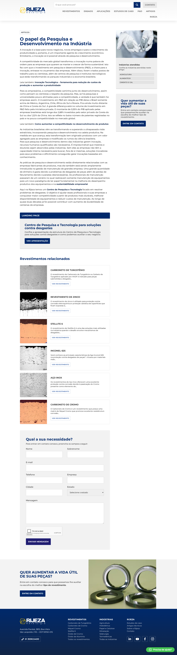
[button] (30, 639)
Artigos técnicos (134, 626)
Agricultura (104, 623)
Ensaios (88, 11)
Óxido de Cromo (75, 634)
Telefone (30, 475)
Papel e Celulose (107, 628)
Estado (70, 487)
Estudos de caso (124, 11)
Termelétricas (105, 636)
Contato (130, 631)
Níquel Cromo (74, 628)
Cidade (29, 487)
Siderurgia (104, 634)
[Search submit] (137, 5)
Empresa (71, 475)
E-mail (29, 462)
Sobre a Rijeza (133, 628)
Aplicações (103, 11)
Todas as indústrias (108, 639)
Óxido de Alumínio (76, 636)
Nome (29, 449)
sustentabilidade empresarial (72, 184)
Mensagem (32, 500)
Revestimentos (71, 11)
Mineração (104, 631)
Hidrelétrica (104, 626)
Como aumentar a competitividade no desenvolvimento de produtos (71, 124)
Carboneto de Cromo (77, 626)
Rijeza (153, 17)
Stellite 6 (72, 631)
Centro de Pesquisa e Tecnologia (64, 189)
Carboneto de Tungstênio (79, 623)
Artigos (150, 11)
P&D (140, 11)
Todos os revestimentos (79, 639)
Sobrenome (73, 449)
